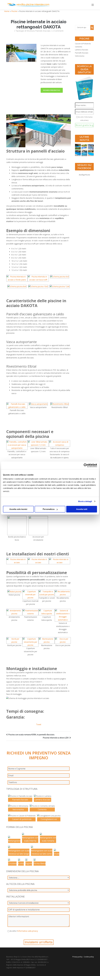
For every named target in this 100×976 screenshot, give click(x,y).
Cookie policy (89, 957)
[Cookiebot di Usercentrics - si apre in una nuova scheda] (85, 465)
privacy (86, 120)
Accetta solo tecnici (18, 509)
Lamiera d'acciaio (81, 50)
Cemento (78, 47)
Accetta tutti (81, 509)
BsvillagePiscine (84, 175)
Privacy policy (77, 957)
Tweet (38, 724)
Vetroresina (79, 56)
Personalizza (48, 509)
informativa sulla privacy (28, 931)
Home (6, 11)
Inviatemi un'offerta (38, 942)
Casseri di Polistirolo (83, 44)
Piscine (14, 11)
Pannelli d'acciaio (43, 31)
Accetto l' (24, 931)
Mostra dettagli (85, 501)
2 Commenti (58, 31)
